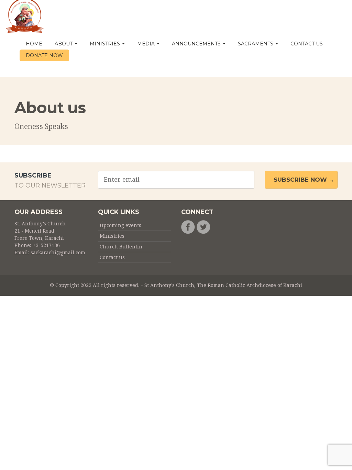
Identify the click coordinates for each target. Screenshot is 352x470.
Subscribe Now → (304, 179)
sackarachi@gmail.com (58, 252)
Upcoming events (120, 225)
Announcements (197, 44)
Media (146, 44)
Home (34, 44)
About (64, 44)
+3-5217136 (46, 245)
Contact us (112, 257)
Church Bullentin (121, 246)
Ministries (105, 44)
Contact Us (306, 44)
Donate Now (44, 55)
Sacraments (256, 44)
